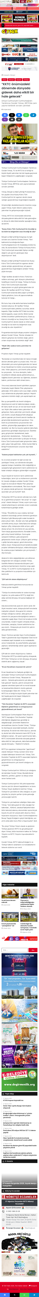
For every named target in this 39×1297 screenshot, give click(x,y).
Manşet (12, 75)
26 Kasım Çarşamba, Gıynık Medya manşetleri (17, 1184)
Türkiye (26, 79)
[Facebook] (5, 115)
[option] (19, 1176)
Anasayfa (6, 75)
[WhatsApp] (26, 115)
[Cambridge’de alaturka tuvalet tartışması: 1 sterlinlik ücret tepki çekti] (29, 917)
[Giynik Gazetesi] (10, 31)
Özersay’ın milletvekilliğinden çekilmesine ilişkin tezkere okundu (27, 903)
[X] (12, 115)
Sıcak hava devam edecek (8, 901)
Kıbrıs (4, 79)
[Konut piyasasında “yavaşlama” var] (10, 917)
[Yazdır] (19, 119)
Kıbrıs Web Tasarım (26, 1289)
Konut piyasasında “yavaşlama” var (9, 925)
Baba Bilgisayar (14, 1289)
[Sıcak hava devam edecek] (10, 893)
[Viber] (5, 119)
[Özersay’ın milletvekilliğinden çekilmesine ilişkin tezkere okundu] (29, 893)
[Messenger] (19, 115)
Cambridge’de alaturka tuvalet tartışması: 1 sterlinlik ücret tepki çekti (28, 927)
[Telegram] (33, 115)
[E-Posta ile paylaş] (12, 119)
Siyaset (19, 79)
